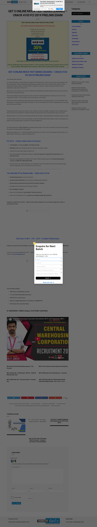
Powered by (36, 9)
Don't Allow (51, 8)
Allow (59, 8)
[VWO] (40, 9)
